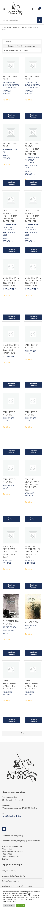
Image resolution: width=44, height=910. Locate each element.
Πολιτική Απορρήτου (10, 881)
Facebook (4, 829)
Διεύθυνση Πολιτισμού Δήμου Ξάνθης (17, 886)
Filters (8, 42)
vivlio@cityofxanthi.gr (11, 816)
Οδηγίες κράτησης (9, 871)
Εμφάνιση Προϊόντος (11, 116)
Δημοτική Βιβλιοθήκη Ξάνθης (14, 876)
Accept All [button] (21, 905)
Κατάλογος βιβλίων (20, 27)
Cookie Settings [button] (9, 905)
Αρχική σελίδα (7, 27)
